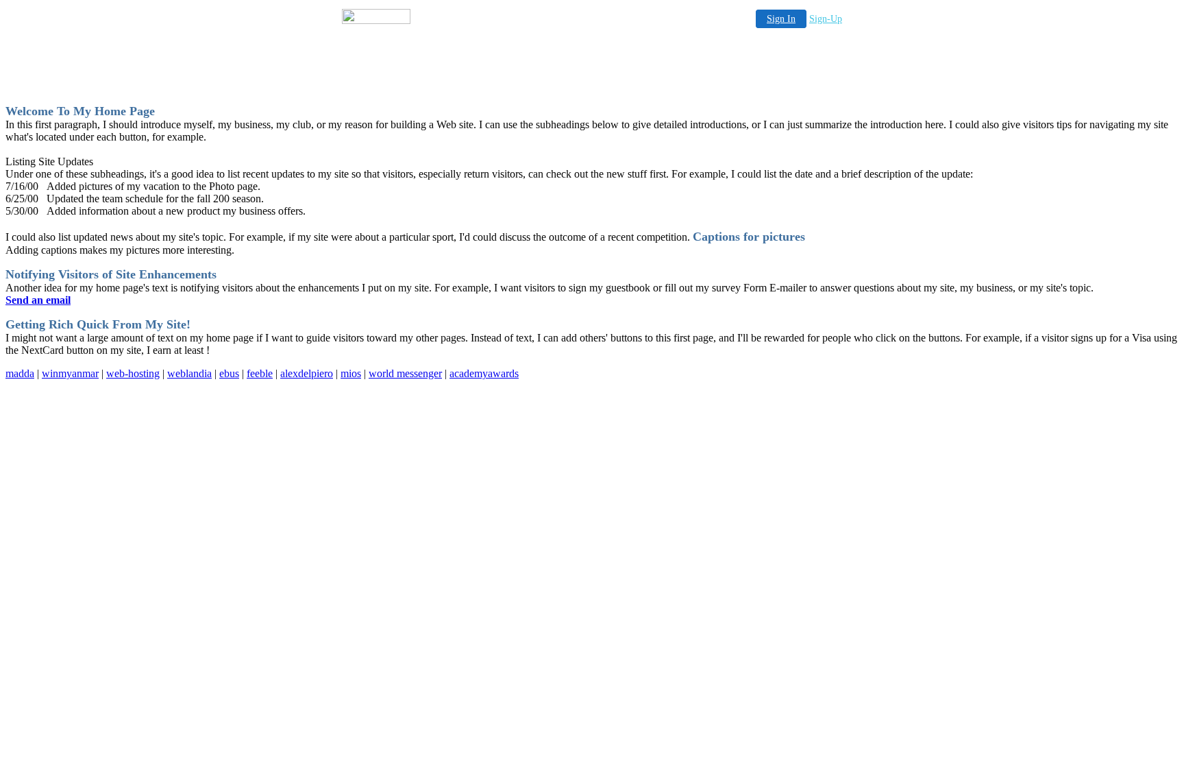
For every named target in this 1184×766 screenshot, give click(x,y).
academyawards (484, 373)
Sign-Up (825, 19)
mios (351, 373)
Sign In (781, 19)
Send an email (38, 300)
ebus (229, 373)
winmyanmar (70, 373)
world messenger (405, 373)
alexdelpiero (306, 373)
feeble (260, 373)
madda (19, 373)
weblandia (189, 373)
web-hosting (133, 373)
